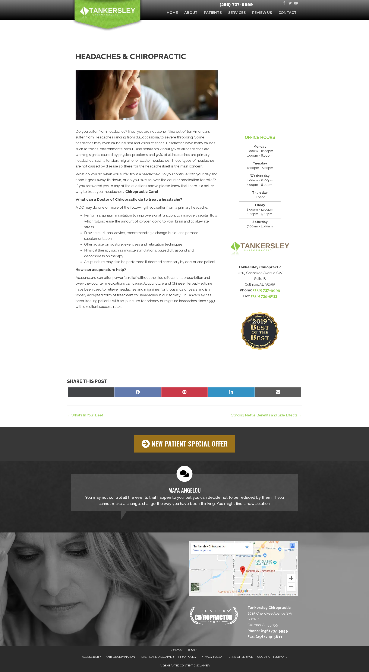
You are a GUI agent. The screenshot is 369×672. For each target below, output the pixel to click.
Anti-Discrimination (120, 656)
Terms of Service (240, 656)
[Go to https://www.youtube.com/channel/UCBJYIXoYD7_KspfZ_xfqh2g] (296, 3)
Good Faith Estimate (272, 656)
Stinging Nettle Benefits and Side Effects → (266, 415)
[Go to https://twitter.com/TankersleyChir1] (290, 3)
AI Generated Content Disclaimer (185, 665)
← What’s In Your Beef (85, 415)
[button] (184, 443)
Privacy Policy (212, 656)
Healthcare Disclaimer (156, 656)
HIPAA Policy (187, 656)
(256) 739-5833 (264, 296)
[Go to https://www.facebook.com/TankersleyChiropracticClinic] (284, 3)
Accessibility (91, 656)
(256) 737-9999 (236, 4)
